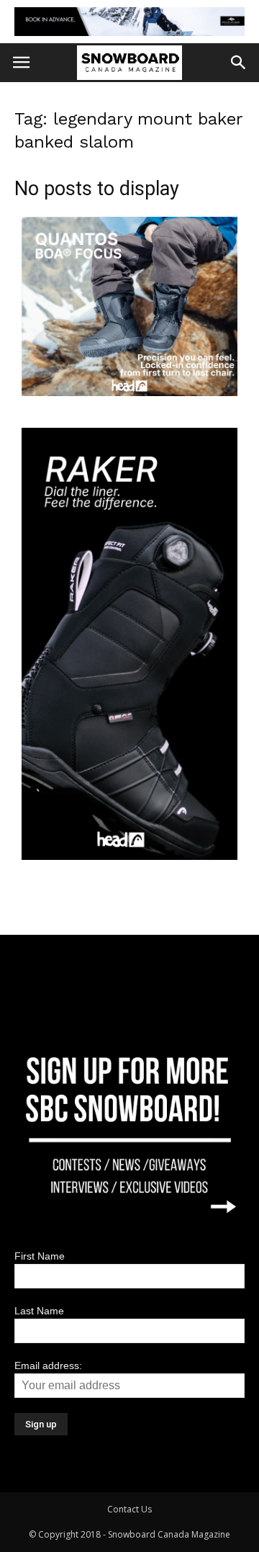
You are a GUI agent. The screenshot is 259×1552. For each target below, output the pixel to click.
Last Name (39, 1310)
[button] (239, 62)
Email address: (48, 1365)
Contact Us (129, 1509)
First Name (39, 1256)
